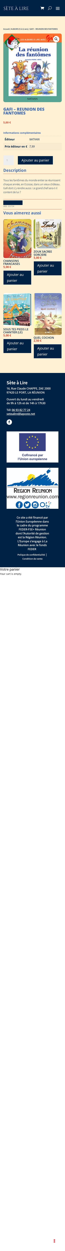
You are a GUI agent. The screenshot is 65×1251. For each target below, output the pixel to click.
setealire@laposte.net (21, 414)
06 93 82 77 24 (21, 410)
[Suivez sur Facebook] (9, 422)
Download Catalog (12, 202)
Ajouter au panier (35, 160)
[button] (56, 39)
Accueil (6, 29)
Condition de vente (32, 558)
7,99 (32, 146)
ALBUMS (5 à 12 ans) (19, 29)
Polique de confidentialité (31, 554)
